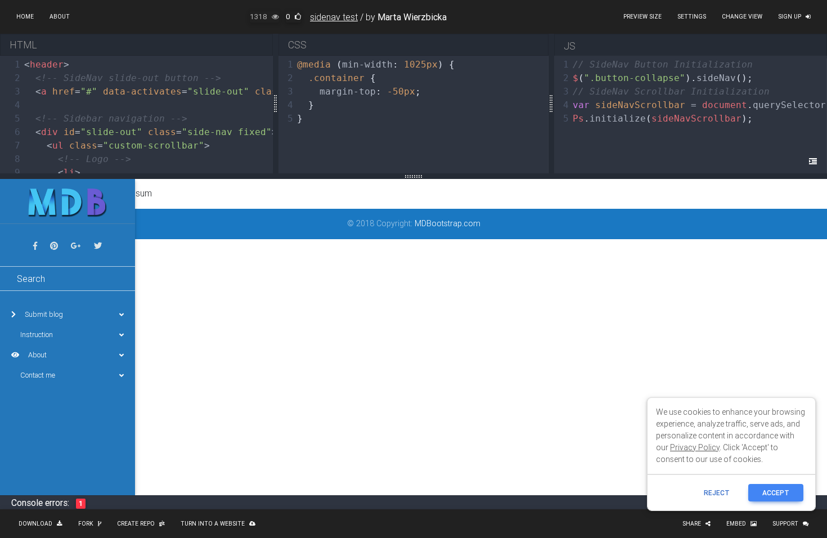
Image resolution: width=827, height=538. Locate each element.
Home (25, 16)
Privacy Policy (695, 447)
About (60, 16)
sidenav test (334, 17)
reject (717, 492)
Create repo (136, 523)
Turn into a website (213, 523)
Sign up (789, 16)
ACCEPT (775, 492)
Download (35, 523)
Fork (85, 523)
